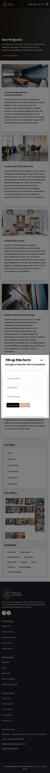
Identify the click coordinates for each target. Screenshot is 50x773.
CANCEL (25, 405)
